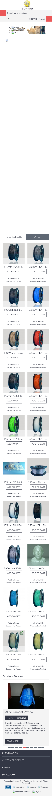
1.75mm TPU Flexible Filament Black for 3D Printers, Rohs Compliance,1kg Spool (38, 525)
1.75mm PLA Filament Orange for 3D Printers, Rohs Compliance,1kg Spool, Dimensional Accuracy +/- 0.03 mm (38, 396)
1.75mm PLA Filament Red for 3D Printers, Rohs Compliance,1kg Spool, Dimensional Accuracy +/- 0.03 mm (38, 353)
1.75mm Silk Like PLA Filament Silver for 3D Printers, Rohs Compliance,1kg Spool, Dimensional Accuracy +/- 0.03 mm (38, 482)
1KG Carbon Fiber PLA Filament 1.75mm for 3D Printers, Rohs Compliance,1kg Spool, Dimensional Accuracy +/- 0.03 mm (14, 309)
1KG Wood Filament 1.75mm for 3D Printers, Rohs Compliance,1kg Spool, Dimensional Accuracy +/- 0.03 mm (14, 353)
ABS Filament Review (19, 712)
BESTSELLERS (14, 237)
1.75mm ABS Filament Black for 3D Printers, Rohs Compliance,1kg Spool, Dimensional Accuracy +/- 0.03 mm (14, 396)
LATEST (37, 237)
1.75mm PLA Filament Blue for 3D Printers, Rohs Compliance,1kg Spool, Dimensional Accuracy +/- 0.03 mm (38, 309)
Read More (12, 741)
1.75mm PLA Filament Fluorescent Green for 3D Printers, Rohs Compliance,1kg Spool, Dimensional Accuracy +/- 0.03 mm (14, 439)
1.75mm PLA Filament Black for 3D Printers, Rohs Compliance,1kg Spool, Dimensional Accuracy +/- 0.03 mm (14, 266)
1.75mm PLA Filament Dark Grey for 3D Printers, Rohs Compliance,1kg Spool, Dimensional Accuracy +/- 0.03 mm (38, 266)
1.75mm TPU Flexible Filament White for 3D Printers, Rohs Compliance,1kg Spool (14, 525)
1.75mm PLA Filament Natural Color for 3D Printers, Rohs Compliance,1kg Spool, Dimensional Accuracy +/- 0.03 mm (38, 439)
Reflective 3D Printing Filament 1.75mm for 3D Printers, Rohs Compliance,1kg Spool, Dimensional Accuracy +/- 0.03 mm (14, 568)
